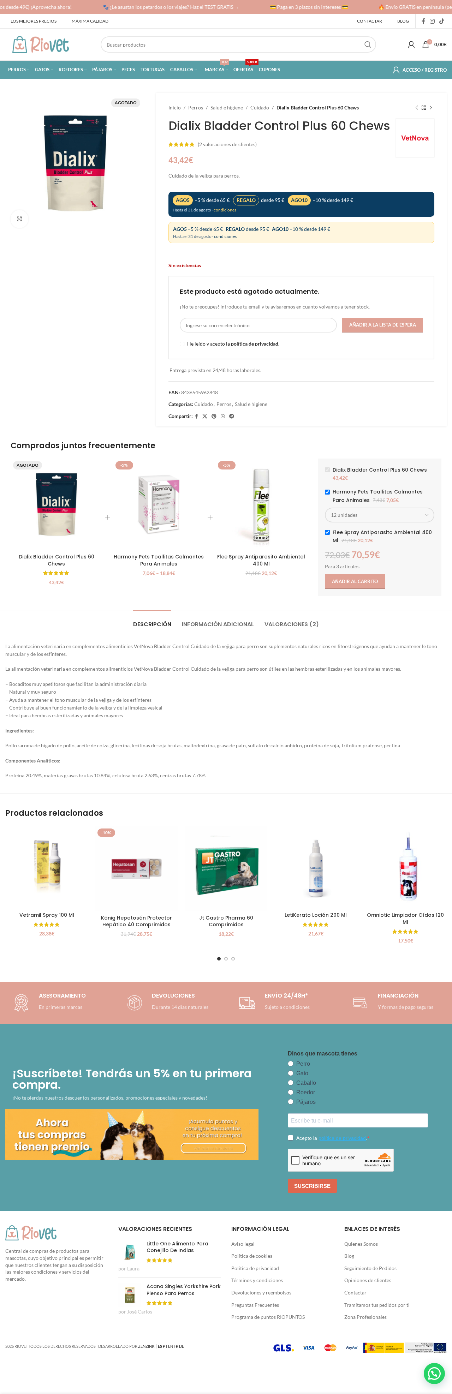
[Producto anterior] (416, 107)
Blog (349, 1256)
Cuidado (259, 107)
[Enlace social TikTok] (442, 21)
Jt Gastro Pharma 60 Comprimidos (226, 921)
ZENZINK (146, 1346)
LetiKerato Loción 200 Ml (316, 915)
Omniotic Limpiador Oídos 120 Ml (405, 918)
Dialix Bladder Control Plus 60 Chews (56, 560)
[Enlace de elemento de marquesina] (165, 7)
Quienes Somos (361, 1244)
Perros (195, 107)
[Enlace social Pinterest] (214, 416)
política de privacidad (254, 344)
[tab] (152, 621)
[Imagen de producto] (315, 867)
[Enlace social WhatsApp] (223, 416)
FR (176, 1346)
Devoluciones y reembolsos (261, 1293)
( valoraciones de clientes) (227, 144)
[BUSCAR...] (368, 44)
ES (160, 1346)
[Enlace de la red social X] (204, 416)
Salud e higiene (226, 107)
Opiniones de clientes (367, 1280)
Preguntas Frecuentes (255, 1305)
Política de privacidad (255, 1268)
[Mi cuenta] (411, 44)
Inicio (174, 107)
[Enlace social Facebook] (423, 21)
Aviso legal (243, 1244)
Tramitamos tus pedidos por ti (377, 1305)
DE (181, 1346)
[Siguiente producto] (430, 107)
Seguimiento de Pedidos (370, 1268)
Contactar (355, 1293)
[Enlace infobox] (166, 1002)
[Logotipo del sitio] (40, 44)
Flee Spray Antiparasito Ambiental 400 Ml (261, 560)
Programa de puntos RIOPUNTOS (268, 1317)
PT (165, 1346)
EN (170, 1346)
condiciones (225, 210)
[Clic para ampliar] (19, 219)
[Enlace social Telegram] (231, 416)
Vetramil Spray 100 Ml (46, 915)
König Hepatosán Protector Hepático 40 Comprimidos (136, 921)
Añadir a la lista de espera (382, 325)
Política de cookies (251, 1256)
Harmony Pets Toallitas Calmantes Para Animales (159, 560)
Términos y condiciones (257, 1280)
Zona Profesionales (365, 1317)
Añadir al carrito (355, 581)
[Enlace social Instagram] (432, 21)
